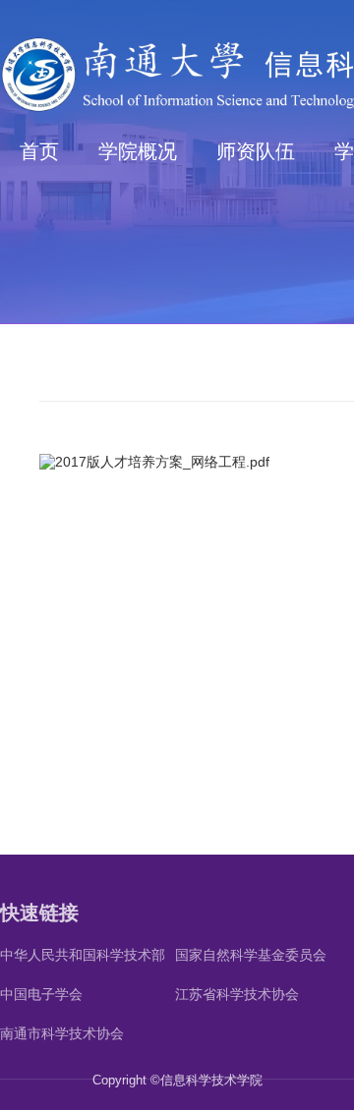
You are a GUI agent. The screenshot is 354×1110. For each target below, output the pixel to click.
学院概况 (137, 151)
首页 (39, 151)
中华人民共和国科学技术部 (82, 955)
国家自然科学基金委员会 (250, 955)
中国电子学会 (41, 994)
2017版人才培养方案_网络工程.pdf (162, 462)
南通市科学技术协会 (62, 1033)
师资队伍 (255, 151)
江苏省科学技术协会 (237, 994)
